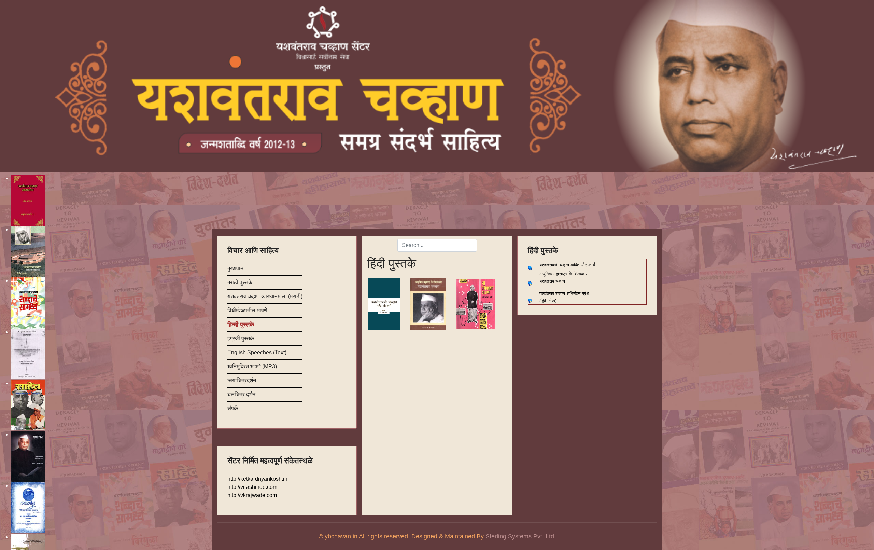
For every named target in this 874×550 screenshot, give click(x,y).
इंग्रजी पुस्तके (240, 338)
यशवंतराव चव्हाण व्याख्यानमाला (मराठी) (264, 296)
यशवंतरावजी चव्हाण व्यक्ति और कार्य (567, 264)
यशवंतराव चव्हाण (551, 281)
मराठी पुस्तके (239, 282)
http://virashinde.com (252, 487)
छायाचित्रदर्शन (241, 380)
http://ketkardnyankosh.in (257, 479)
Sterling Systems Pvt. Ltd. (520, 536)
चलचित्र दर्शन (241, 394)
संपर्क (232, 408)
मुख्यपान (235, 268)
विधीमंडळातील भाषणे (247, 310)
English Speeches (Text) (256, 352)
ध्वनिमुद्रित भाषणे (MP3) (252, 366)
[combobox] (437, 245)
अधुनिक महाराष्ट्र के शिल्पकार (564, 273)
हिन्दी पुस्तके (240, 324)
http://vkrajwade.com (252, 495)
